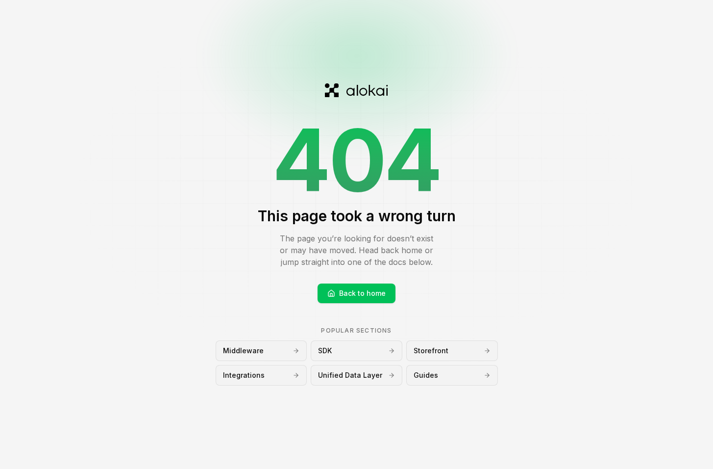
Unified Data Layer (350, 375)
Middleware (243, 350)
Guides (426, 375)
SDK (325, 350)
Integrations (244, 375)
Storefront (431, 350)
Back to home (362, 293)
